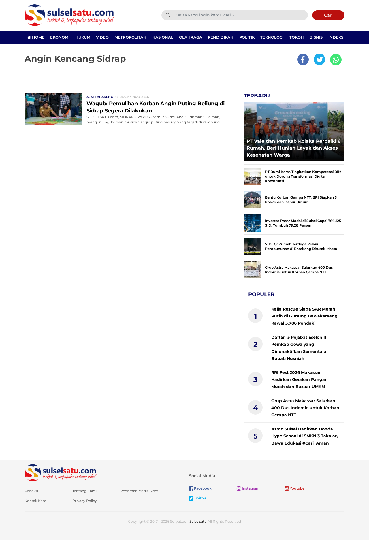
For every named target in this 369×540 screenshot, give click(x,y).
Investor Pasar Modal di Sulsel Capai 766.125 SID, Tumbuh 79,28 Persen (303, 223)
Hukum (82, 37)
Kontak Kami (36, 500)
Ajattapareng (99, 97)
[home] (61, 472)
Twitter (199, 498)
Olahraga (190, 37)
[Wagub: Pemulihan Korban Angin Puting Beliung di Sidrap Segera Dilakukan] (53, 109)
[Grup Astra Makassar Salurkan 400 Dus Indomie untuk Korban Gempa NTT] (252, 269)
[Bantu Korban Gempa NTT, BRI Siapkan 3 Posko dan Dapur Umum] (252, 199)
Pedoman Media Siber (139, 491)
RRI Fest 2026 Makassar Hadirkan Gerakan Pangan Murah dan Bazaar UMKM (299, 379)
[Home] (69, 15)
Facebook (202, 488)
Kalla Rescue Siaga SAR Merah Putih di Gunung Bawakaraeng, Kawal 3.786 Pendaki (305, 316)
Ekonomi (59, 37)
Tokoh (296, 37)
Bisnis (316, 37)
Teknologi (272, 37)
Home (37, 37)
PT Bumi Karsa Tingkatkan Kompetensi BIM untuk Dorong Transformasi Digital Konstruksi (303, 176)
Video (102, 37)
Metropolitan (130, 37)
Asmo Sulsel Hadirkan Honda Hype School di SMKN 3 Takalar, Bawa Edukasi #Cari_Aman (304, 436)
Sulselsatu (198, 521)
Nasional (162, 37)
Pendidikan (221, 37)
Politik (247, 37)
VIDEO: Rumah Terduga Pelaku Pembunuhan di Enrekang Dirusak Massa (301, 246)
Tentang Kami (84, 491)
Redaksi (31, 491)
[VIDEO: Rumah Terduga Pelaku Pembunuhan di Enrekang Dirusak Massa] (252, 246)
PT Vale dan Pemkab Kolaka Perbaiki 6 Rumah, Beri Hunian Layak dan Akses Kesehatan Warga (293, 148)
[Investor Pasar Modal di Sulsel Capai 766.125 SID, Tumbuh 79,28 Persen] (252, 222)
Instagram (250, 488)
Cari (328, 15)
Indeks (335, 37)
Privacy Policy (84, 500)
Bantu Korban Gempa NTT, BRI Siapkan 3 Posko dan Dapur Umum (301, 199)
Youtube (296, 488)
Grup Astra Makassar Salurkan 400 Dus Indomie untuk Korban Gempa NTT (299, 269)
